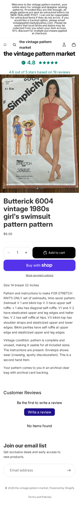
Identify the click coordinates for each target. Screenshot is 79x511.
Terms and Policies (39, 497)
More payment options (39, 275)
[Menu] (5, 45)
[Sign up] (69, 470)
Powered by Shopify (61, 488)
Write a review (39, 412)
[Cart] (74, 45)
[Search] (14, 45)
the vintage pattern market (31, 488)
